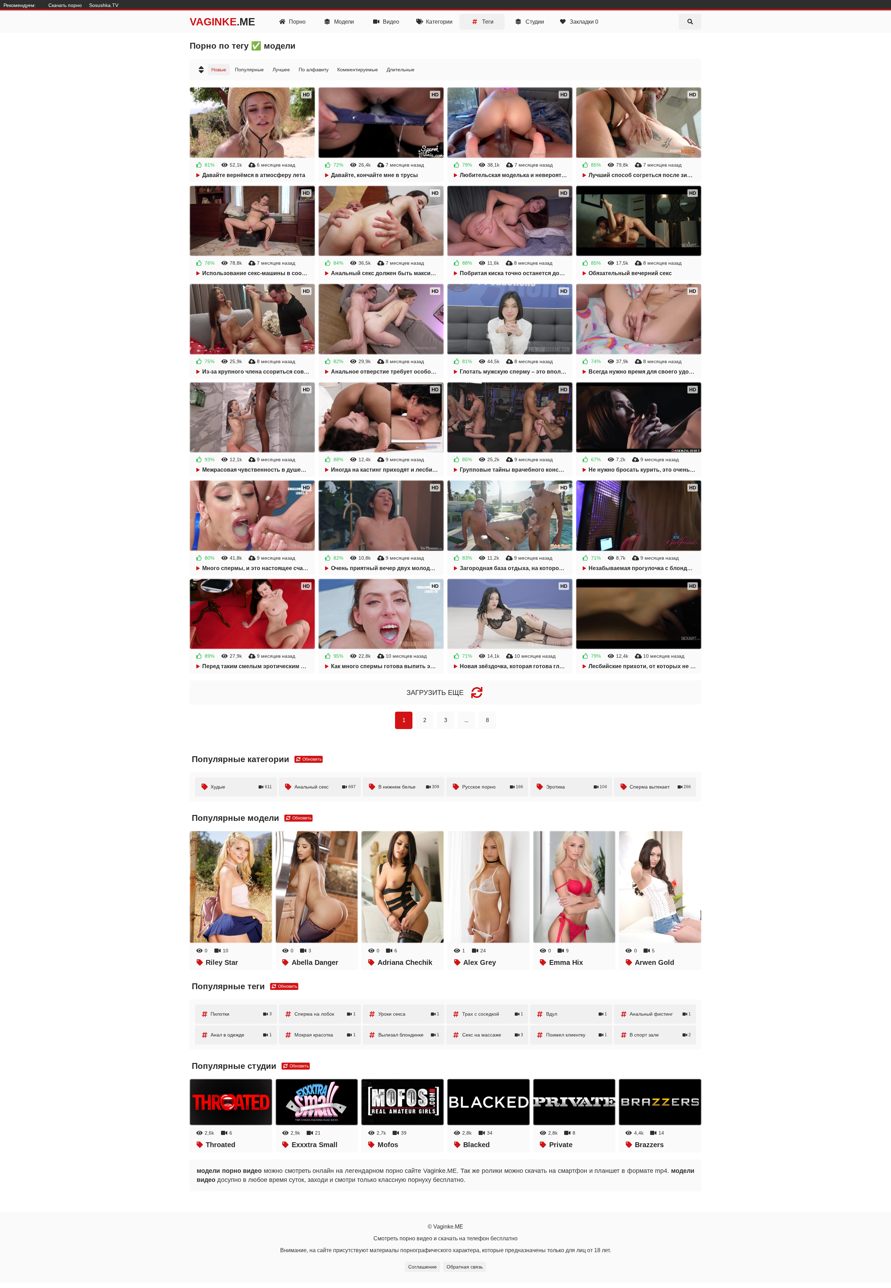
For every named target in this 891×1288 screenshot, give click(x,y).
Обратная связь (465, 1267)
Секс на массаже (492, 1035)
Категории (438, 22)
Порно (296, 22)
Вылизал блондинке (409, 1035)
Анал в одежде (241, 1035)
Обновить (311, 759)
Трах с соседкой (492, 1014)
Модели (343, 22)
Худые (241, 787)
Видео (390, 22)
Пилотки (241, 1014)
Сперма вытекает (660, 787)
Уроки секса (409, 1014)
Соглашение (422, 1267)
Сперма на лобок (325, 1014)
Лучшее (281, 69)
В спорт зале (660, 1035)
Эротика (576, 787)
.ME (222, 21)
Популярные (249, 69)
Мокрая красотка (325, 1035)
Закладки (583, 22)
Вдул (576, 1014)
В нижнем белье (409, 787)
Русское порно (492, 787)
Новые (218, 69)
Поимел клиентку (576, 1035)
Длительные (401, 69)
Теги (487, 22)
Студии (534, 22)
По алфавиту (314, 69)
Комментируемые (357, 69)
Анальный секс (325, 787)
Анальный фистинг (660, 1014)
